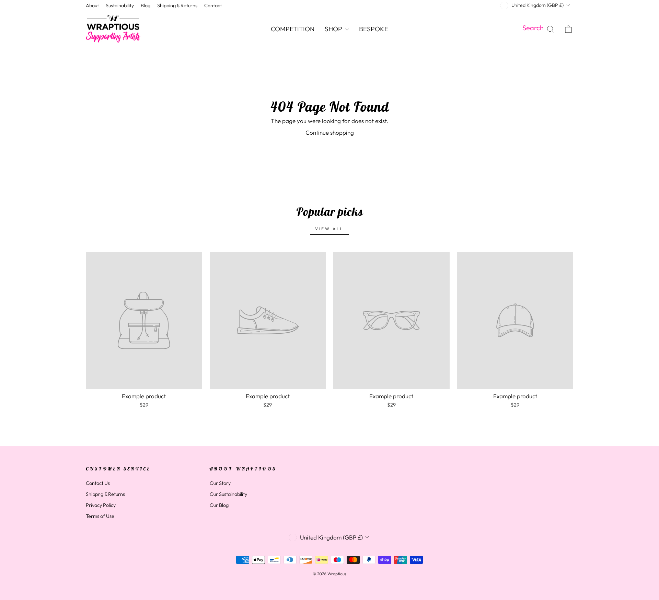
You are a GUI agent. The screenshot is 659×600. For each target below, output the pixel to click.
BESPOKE (373, 29)
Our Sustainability (228, 494)
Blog (145, 5)
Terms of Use (100, 516)
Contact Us (98, 483)
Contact (213, 5)
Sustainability (120, 5)
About (92, 5)
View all (329, 228)
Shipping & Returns (177, 5)
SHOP (334, 29)
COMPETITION (292, 29)
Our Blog (219, 505)
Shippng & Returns (105, 494)
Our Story (220, 483)
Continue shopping (329, 132)
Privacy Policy (101, 505)
